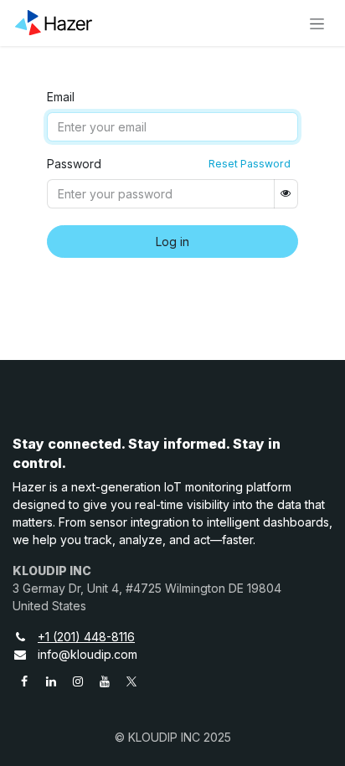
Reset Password (250, 163)
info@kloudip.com (87, 654)
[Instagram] (78, 681)
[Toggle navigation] (316, 23)
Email (61, 97)
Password (74, 164)
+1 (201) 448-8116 (86, 637)
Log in (172, 241)
